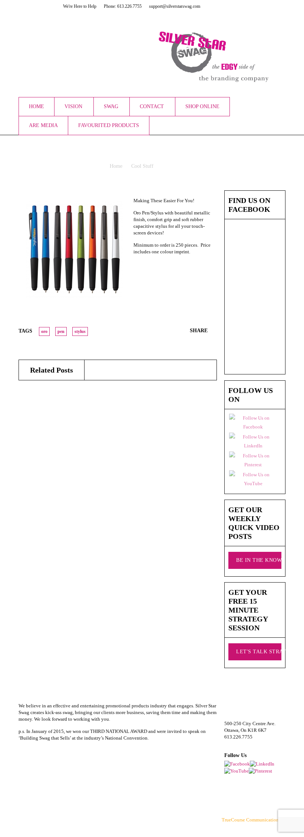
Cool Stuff (142, 166)
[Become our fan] (224, 6)
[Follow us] (233, 6)
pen (61, 331)
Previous (202, 193)
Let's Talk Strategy (258, 651)
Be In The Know (258, 560)
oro (44, 331)
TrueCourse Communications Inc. (255, 820)
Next (212, 193)
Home (116, 166)
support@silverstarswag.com (253, 743)
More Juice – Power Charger (51, 461)
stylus (80, 331)
